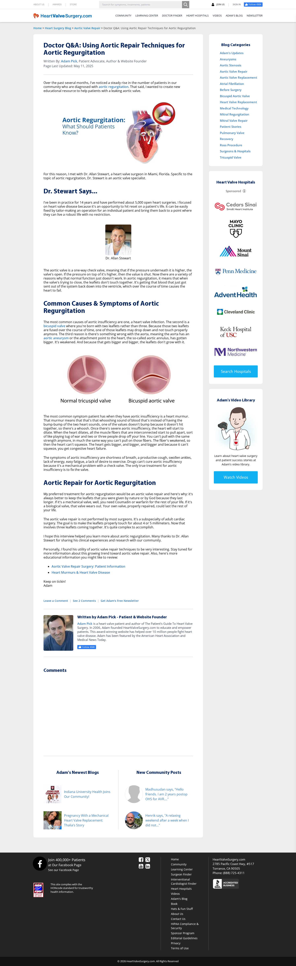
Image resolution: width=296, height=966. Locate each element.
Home (37, 28)
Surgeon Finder (181, 874)
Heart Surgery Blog (58, 28)
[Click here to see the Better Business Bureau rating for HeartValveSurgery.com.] (248, 883)
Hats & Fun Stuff (182, 909)
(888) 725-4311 (234, 873)
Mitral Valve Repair (233, 121)
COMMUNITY (123, 15)
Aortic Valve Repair (87, 28)
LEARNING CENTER (146, 15)
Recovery (226, 139)
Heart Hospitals (181, 889)
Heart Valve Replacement (238, 102)
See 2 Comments (84, 601)
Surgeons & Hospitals (235, 151)
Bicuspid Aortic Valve (235, 96)
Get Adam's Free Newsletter (120, 601)
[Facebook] (39, 863)
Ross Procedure (231, 145)
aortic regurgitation (113, 87)
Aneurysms (228, 59)
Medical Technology (234, 108)
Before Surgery (230, 90)
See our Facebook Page (63, 870)
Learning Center (182, 869)
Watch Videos (236, 477)
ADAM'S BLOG (234, 15)
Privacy (175, 943)
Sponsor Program (182, 933)
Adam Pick (69, 61)
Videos (175, 894)
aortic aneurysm (56, 338)
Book (174, 904)
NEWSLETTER (255, 15)
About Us (177, 914)
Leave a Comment (55, 601)
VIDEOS (217, 15)
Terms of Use (180, 948)
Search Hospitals (236, 371)
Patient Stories (230, 127)
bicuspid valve (54, 326)
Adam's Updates (231, 53)
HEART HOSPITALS (197, 15)
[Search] (185, 4)
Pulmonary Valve (232, 133)
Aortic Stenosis (230, 65)
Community (178, 864)
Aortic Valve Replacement (238, 77)
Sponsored (233, 191)
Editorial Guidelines (184, 938)
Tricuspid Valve (230, 157)
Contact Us (178, 919)
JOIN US (220, 4)
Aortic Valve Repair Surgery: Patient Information (88, 566)
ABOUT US (38, 4)
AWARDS (57, 4)
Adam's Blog (179, 899)
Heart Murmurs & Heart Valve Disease (81, 572)
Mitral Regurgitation (234, 114)
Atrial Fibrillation (232, 84)
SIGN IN (237, 4)
